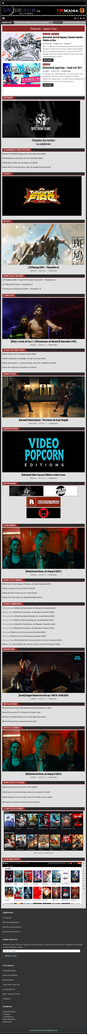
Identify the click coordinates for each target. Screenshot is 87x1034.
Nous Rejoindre (9, 1019)
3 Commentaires (52, 478)
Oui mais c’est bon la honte (14, 350)
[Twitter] (75, 18)
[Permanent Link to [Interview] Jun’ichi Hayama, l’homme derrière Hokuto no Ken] (21, 47)
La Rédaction (8, 1017)
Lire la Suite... (48, 60)
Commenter (67, 43)
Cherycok (33, 345)
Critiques (46, 34)
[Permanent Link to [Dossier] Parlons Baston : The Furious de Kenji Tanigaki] (43, 397)
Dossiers (46, 64)
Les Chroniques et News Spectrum (16, 149)
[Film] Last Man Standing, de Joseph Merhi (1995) (34, 616)
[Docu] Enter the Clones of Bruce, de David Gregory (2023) (38, 640)
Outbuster (6, 999)
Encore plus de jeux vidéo (13, 276)
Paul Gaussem (47, 43)
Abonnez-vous (11, 956)
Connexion (7, 918)
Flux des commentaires (12, 927)
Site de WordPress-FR (11, 932)
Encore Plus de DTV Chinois (13, 782)
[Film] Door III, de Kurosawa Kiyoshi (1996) (28, 632)
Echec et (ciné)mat (10, 975)
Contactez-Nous (9, 1011)
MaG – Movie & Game (11, 994)
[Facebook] (77, 18)
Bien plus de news (10, 704)
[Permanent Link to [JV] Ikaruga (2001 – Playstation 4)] (43, 244)
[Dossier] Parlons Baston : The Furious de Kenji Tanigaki (43, 420)
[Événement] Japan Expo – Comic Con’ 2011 (62, 67)
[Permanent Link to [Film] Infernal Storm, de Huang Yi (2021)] (43, 548)
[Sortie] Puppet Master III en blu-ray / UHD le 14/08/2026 (43, 695)
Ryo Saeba (46, 71)
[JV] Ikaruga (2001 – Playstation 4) (43, 267)
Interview (55, 34)
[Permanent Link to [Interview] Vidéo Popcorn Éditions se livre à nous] (43, 451)
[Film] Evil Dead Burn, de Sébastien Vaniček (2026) (35, 608)
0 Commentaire (52, 271)
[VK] (81, 18)
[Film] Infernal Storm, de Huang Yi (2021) (43, 571)
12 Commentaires (53, 423)
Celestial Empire (9, 971)
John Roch (33, 271)
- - (43, 143)
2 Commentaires (52, 345)
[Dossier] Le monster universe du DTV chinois (21, 802)
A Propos (6, 1014)
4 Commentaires (66, 71)
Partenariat (7, 1022)
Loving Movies (9, 989)
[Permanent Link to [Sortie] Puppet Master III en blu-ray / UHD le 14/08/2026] (43, 672)
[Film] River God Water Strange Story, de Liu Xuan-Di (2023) (26, 792)
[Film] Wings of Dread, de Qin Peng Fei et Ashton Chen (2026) (27, 797)
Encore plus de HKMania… (13, 580)
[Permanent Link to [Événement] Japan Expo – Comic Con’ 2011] (21, 75)
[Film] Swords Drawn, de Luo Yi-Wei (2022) (19, 787)
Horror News (8, 980)
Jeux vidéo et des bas (11, 985)
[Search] (84, 18)
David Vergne (33, 423)
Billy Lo (5, 644)
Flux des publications (11, 922)
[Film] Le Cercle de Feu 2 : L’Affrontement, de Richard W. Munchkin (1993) (43, 341)
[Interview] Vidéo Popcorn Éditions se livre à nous (43, 474)
